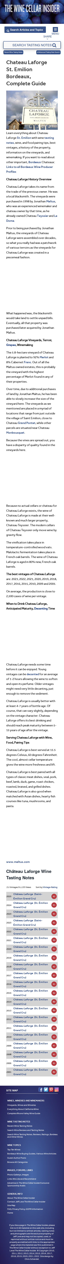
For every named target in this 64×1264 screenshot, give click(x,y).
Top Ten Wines (13, 1149)
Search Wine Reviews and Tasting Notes (25, 1130)
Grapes (11, 345)
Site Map (11, 1205)
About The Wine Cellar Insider (21, 1198)
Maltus (50, 201)
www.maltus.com (18, 862)
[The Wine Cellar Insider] (32, 8)
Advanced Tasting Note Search (49, 52)
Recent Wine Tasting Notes (13, 52)
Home (10, 1213)
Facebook (40, 1089)
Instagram (56, 1089)
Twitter (46, 1089)
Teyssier (42, 216)
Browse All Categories (17, 1162)
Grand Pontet (26, 423)
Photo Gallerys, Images (18, 1174)
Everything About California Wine (23, 1109)
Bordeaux (34, 162)
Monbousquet (15, 432)
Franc (27, 362)
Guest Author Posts (16, 1158)
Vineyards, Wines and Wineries (21, 1105)
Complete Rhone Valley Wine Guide (23, 1113)
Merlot (44, 357)
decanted (33, 674)
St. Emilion (24, 137)
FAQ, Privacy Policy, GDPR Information (25, 1209)
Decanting (41, 608)
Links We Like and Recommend (21, 1179)
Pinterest (51, 1089)
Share (47, 36)
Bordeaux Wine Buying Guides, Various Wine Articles (31, 1153)
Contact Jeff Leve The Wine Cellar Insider (26, 1201)
